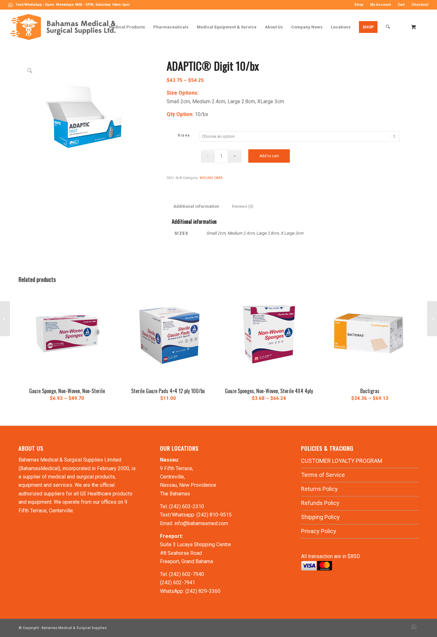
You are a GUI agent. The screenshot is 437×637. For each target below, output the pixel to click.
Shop (358, 5)
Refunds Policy (320, 503)
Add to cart (269, 156)
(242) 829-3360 (202, 591)
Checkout (419, 5)
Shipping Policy (320, 517)
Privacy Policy (318, 531)
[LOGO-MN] (65, 27)
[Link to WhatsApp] (10, 5)
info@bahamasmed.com (201, 523)
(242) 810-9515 (214, 515)
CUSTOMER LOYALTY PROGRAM (341, 460)
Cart (401, 5)
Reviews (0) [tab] (242, 206)
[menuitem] (359, 4)
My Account (380, 5)
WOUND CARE (211, 178)
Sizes (184, 135)
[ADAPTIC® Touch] (5, 318)
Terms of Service (323, 474)
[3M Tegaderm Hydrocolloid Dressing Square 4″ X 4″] (432, 318)
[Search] (388, 27)
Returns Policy (319, 489)
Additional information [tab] (196, 206)
